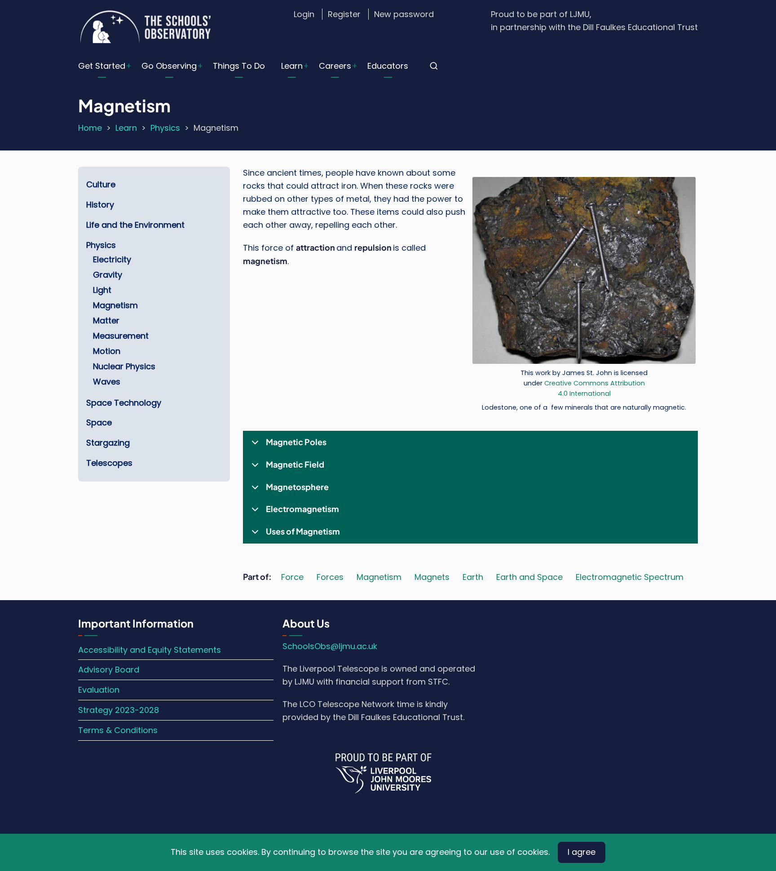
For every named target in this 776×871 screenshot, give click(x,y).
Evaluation (98, 689)
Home (90, 127)
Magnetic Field (295, 464)
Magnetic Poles (296, 442)
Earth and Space (529, 577)
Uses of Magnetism (303, 531)
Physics (165, 127)
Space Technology (123, 402)
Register (344, 14)
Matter (106, 320)
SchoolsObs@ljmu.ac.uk (329, 646)
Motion (106, 351)
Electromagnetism (302, 509)
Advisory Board (108, 669)
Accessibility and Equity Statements (149, 649)
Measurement (121, 335)
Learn (292, 65)
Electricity (112, 259)
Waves (106, 381)
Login (304, 14)
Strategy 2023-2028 (118, 710)
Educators (387, 65)
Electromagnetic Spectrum (629, 577)
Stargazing (108, 442)
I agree (581, 852)
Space (99, 422)
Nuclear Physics (124, 366)
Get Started (101, 65)
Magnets (432, 577)
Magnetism (379, 577)
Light (102, 290)
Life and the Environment (135, 224)
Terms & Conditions (118, 730)
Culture (100, 184)
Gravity (107, 274)
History (100, 204)
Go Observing (169, 65)
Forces (330, 577)
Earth (473, 577)
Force (292, 577)
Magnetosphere (297, 487)
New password (404, 14)
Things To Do (239, 65)
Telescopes (109, 463)
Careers (335, 65)
